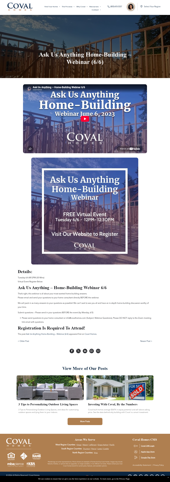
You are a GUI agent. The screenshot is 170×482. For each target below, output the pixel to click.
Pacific (112, 444)
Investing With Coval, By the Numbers (112, 404)
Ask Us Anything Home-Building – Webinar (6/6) (47, 334)
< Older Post (23, 341)
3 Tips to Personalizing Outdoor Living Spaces (48, 404)
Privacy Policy (158, 465)
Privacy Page (124, 479)
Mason (85, 444)
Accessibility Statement (142, 465)
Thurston (86, 448)
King (96, 452)
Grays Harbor (103, 444)
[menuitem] (52, 6)
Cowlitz (106, 448)
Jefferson (92, 444)
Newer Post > (146, 341)
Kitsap (79, 444)
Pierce (93, 448)
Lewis (100, 448)
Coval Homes (90, 334)
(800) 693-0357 (116, 6)
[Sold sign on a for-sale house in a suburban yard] (119, 387)
